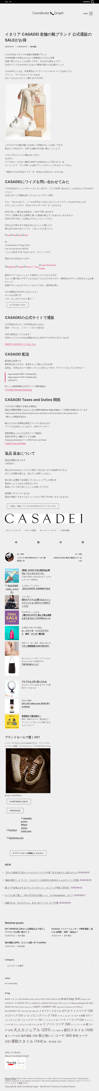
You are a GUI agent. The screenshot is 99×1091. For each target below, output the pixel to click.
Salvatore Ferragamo (66, 1007)
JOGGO (46, 1003)
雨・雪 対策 (52, 1041)
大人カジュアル (32, 1030)
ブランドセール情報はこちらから (29, 853)
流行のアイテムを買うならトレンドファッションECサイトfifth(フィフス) (36, 602)
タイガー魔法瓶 (38, 633)
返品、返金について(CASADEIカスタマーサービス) (33, 506)
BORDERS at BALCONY (31, 999)
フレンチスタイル (22, 1024)
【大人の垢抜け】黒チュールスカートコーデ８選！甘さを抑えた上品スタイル (41, 872)
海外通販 (33, 47)
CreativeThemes (67, 1086)
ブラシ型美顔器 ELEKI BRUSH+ (35, 646)
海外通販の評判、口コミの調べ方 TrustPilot (25, 942)
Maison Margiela (79, 1003)
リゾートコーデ (57, 1024)
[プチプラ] (12, 689)
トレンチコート (31, 1019)
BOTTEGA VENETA (51, 999)
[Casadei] (8, 235)
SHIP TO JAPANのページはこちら (20, 344)
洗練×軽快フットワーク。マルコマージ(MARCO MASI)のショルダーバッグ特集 (42, 880)
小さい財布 (57, 1030)
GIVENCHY (10, 1003)
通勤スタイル (27, 1041)
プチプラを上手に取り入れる (34, 681)
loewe (57, 1003)
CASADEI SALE (18, 305)
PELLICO (19, 1007)
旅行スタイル (78, 1030)
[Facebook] (16, 542)
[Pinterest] (61, 542)
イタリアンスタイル (53, 1010)
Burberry (85, 999)
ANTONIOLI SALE (19, 801)
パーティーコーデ (48, 530)
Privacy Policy (10, 1078)
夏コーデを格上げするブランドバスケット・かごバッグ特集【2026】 (37, 887)
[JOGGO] (12, 576)
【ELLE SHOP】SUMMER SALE (36, 588)
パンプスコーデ (50, 1020)
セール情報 (30, 530)
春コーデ (12, 1035)
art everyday (11, 983)
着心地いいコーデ (55, 1035)
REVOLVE (15, 810)
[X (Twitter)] (38, 542)
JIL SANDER (35, 1003)
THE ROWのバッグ (30, 664)
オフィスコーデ (13, 530)
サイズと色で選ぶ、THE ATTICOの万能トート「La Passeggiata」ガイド (39, 895)
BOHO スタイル (13, 999)
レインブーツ (78, 1024)
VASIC (35, 1011)
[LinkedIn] (83, 542)
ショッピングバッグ (40, 1015)
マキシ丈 (37, 1024)
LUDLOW (66, 1003)
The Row (26, 1011)
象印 (27, 633)
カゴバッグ (14, 1015)
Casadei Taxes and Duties (15, 443)
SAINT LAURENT (45, 1006)
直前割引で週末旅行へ (31, 716)
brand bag (70, 998)
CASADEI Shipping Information (18, 390)
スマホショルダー (66, 1016)
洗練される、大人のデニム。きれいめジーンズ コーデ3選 (31, 902)
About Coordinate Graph (17, 1056)
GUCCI (23, 1003)
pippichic (28, 1007)
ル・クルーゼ (27, 630)
